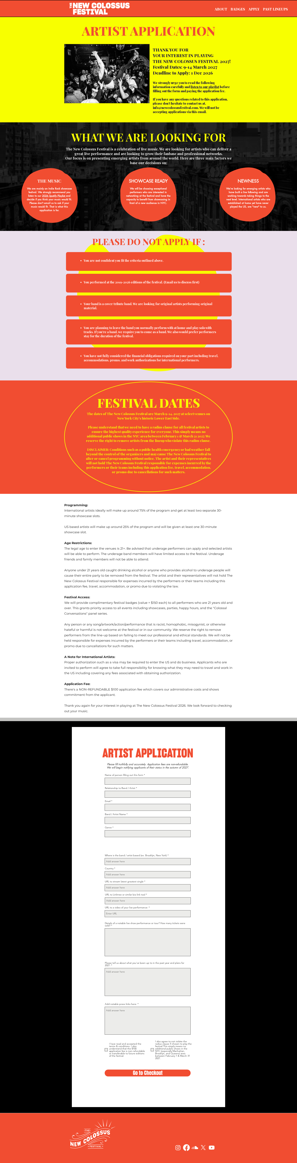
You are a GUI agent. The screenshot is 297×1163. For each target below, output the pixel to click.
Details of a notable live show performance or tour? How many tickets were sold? (145, 924)
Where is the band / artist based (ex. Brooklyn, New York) (136, 855)
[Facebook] (186, 1147)
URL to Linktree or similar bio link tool (125, 894)
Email (108, 801)
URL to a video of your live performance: (126, 907)
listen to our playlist (205, 87)
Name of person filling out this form (124, 775)
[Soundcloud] (194, 1147)
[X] (203, 1147)
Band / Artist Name (115, 814)
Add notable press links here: (121, 1004)
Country (109, 868)
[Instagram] (178, 1147)
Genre (108, 827)
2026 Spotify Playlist (54, 195)
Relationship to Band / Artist (120, 788)
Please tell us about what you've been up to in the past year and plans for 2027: (144, 964)
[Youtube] (211, 1147)
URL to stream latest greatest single (124, 881)
